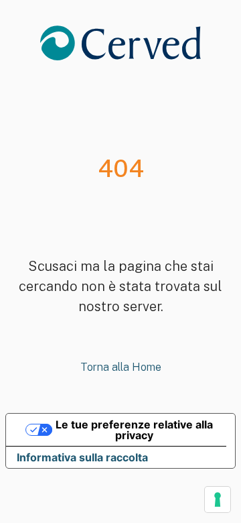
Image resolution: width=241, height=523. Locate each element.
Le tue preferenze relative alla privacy (134, 430)
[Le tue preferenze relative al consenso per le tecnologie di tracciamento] (217, 499)
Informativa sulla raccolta (82, 457)
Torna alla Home (120, 367)
